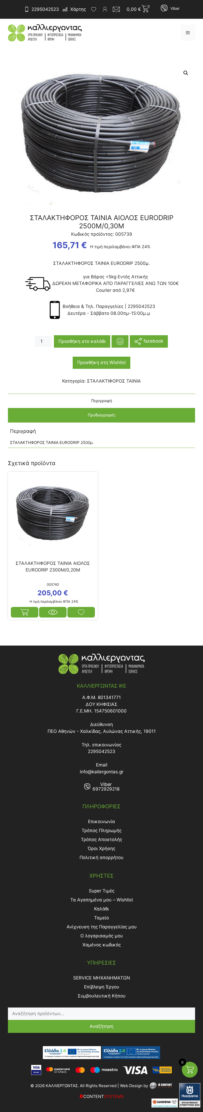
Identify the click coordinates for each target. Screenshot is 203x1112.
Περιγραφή (101, 400)
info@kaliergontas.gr (101, 771)
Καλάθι (101, 908)
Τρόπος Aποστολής (101, 839)
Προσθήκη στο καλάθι (82, 341)
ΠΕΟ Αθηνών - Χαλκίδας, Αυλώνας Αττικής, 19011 (102, 731)
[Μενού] (188, 33)
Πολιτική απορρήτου (101, 857)
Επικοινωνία (101, 821)
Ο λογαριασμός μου (101, 935)
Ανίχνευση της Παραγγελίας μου (102, 926)
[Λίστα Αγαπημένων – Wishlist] (94, 9)
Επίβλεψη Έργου (101, 987)
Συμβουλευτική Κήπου (102, 995)
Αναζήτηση (101, 1026)
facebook (152, 341)
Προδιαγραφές (102, 414)
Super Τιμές (101, 890)
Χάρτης (78, 9)
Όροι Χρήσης (101, 848)
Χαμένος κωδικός (101, 944)
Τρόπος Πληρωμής (102, 830)
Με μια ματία (53, 612)
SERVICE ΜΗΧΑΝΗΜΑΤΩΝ (101, 978)
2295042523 (45, 9)
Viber (174, 8)
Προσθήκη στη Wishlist (101, 362)
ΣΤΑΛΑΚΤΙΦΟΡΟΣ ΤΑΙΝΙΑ (114, 381)
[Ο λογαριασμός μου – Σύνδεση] (105, 9)
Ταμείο (101, 917)
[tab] (101, 401)
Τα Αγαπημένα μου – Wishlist (101, 899)
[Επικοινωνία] (118, 9)
